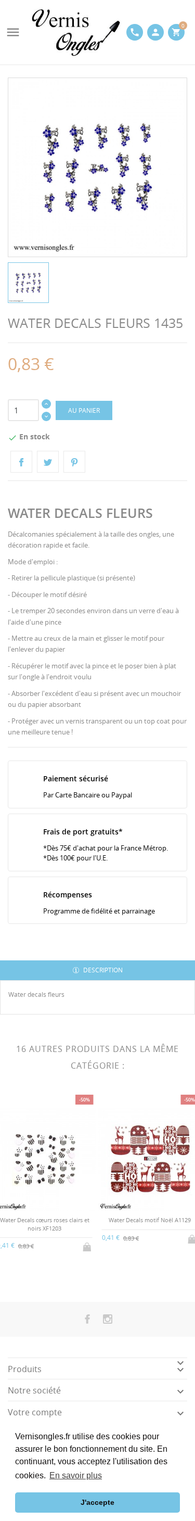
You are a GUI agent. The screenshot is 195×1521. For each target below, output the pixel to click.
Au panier (84, 410)
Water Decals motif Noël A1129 (150, 1220)
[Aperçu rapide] (36, 1274)
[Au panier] (88, 1245)
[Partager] (21, 462)
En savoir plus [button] (75, 1475)
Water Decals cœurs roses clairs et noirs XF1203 (44, 1224)
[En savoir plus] (53, 1274)
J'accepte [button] (97, 1502)
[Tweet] (48, 462)
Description (102, 970)
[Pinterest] (74, 462)
